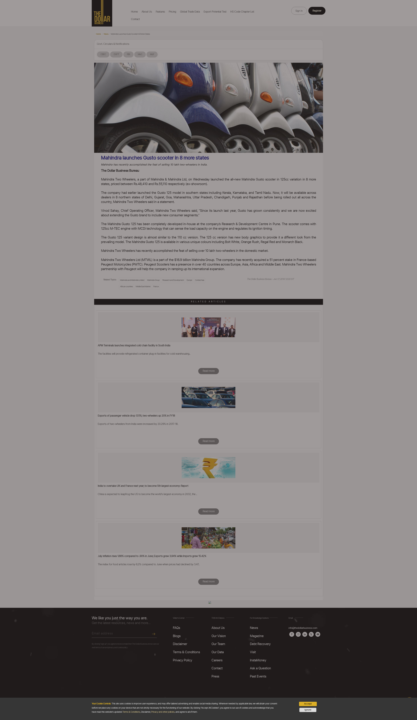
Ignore (307, 710)
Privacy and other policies (162, 712)
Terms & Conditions (131, 712)
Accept (308, 704)
